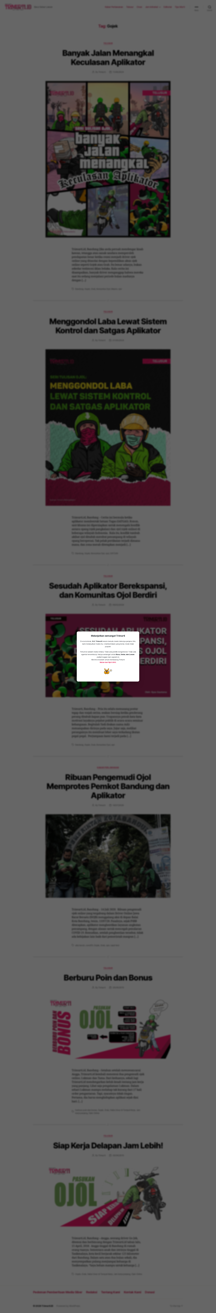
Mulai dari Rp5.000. (108, 662)
